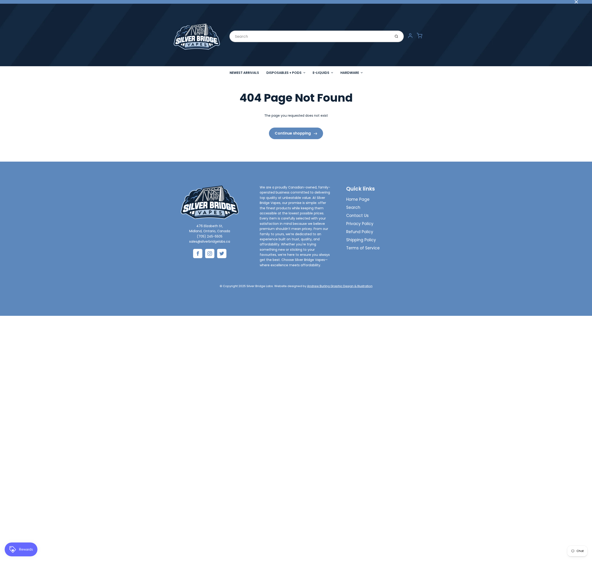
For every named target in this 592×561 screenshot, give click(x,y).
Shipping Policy (361, 240)
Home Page (358, 199)
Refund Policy (359, 232)
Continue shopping (293, 133)
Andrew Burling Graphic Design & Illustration (340, 286)
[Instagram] (209, 253)
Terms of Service (363, 248)
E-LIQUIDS (321, 72)
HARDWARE (349, 72)
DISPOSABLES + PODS (284, 72)
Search (353, 207)
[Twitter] (221, 253)
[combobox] (309, 36)
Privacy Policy (359, 223)
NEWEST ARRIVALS (244, 72)
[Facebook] (197, 253)
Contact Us (357, 215)
